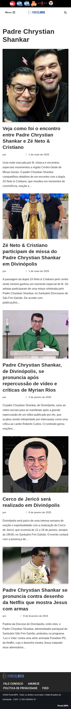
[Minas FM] (34, 4)
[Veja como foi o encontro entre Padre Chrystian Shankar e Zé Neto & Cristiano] (35, 85)
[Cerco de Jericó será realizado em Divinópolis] (35, 464)
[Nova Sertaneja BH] (19, 4)
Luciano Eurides (15, 154)
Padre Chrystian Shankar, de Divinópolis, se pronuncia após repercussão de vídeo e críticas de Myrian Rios (32, 377)
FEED (45, 688)
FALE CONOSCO (13, 683)
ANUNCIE (33, 683)
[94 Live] (13, 4)
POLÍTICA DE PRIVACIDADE (20, 688)
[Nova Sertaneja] (26, 4)
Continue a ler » (42, 185)
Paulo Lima (13, 616)
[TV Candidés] (50, 4)
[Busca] (65, 12)
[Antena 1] (42, 4)
